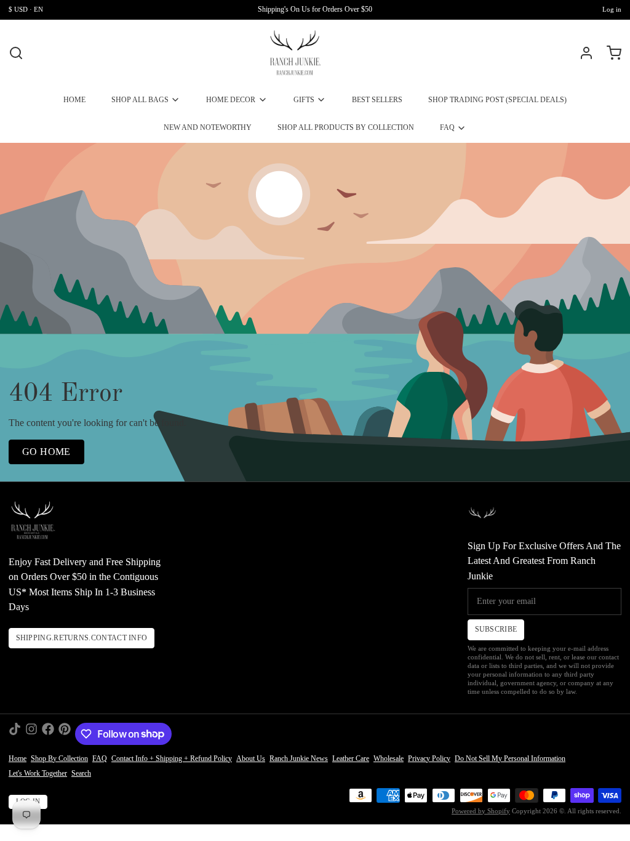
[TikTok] (15, 734)
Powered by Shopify (481, 811)
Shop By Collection (59, 758)
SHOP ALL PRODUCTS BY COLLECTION (345, 127)
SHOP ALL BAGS (140, 99)
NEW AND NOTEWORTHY (208, 127)
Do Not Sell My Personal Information (510, 758)
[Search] (16, 53)
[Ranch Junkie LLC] (295, 53)
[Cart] (609, 53)
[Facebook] (48, 734)
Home (17, 758)
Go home (46, 451)
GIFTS (303, 99)
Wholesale (388, 758)
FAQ (447, 127)
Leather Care (350, 758)
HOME (74, 99)
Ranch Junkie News (298, 758)
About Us (250, 758)
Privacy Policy (429, 758)
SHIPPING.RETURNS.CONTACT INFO (82, 638)
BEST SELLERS (377, 99)
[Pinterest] (64, 734)
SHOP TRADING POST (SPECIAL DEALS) (497, 99)
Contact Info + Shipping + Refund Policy (171, 758)
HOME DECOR (230, 99)
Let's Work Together (38, 773)
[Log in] (582, 53)
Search (81, 773)
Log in (611, 9)
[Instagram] (31, 734)
